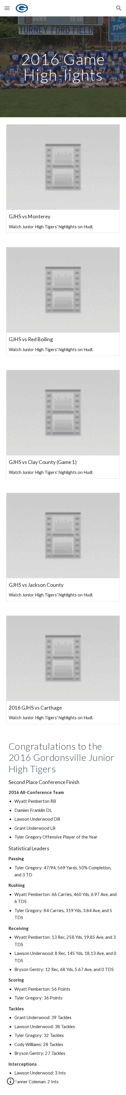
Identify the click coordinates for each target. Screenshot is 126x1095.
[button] (7, 8)
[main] (63, 67)
